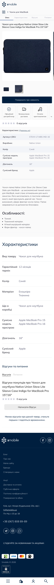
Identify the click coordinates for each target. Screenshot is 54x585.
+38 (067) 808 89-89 (15, 521)
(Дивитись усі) (24, 130)
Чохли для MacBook (18, 12)
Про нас (7, 459)
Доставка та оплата (12, 484)
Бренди (6, 467)
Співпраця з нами (11, 472)
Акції (5, 480)
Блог (5, 454)
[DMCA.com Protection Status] (27, 569)
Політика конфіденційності (15, 493)
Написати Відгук (27, 407)
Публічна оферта (11, 489)
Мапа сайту (8, 463)
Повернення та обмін (13, 498)
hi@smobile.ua (10, 510)
